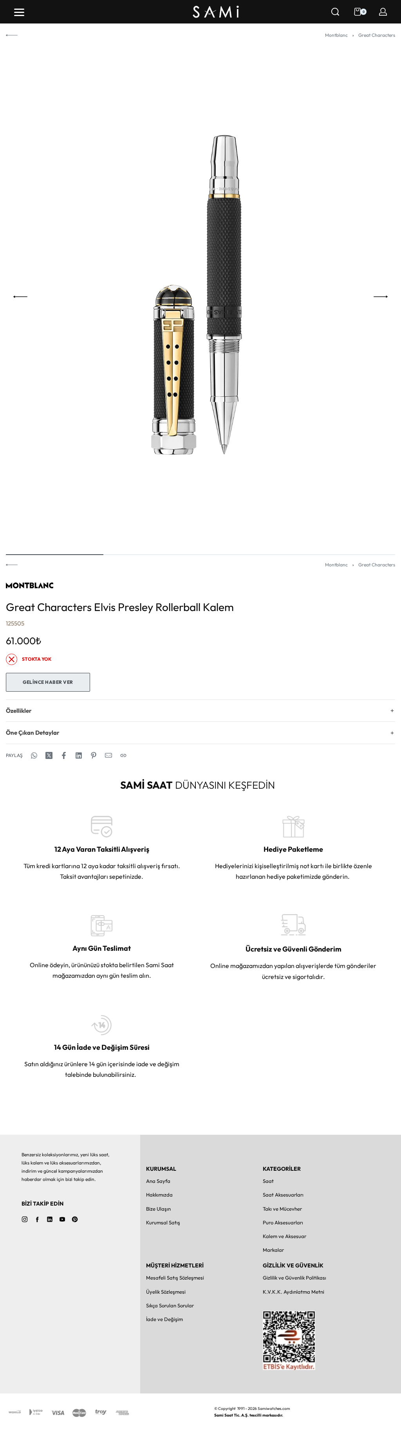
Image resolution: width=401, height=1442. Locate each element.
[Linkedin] (50, 1219)
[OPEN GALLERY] (200, 296)
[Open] (19, 12)
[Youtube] (62, 1219)
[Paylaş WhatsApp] (34, 755)
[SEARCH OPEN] (335, 11)
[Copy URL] (123, 755)
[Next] (380, 297)
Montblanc (336, 35)
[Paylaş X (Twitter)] (48, 755)
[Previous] (20, 297)
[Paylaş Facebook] (63, 755)
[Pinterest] (75, 1219)
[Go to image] (54, 554)
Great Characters (376, 35)
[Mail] (108, 755)
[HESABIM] (383, 11)
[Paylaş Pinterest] (93, 755)
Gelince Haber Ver (48, 682)
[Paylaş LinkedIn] (78, 755)
